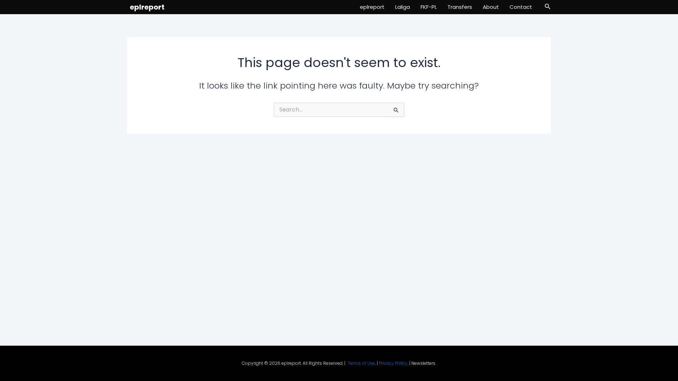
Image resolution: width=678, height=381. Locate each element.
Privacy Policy (393, 363)
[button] (548, 7)
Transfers (459, 7)
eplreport (147, 7)
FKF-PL (429, 7)
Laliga (402, 7)
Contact (521, 7)
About (491, 7)
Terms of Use (361, 363)
